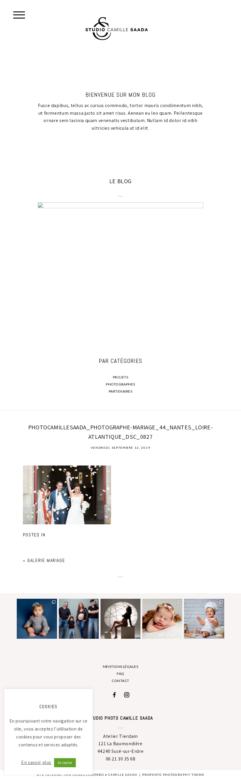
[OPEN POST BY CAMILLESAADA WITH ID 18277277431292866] (162, 619)
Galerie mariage (46, 560)
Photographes (120, 384)
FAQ (120, 673)
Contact (120, 680)
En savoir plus (36, 762)
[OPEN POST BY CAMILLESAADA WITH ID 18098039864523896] (79, 619)
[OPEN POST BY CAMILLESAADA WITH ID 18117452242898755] (37, 619)
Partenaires (120, 391)
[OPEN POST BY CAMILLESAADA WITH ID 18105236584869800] (120, 619)
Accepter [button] (65, 762)
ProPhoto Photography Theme (173, 774)
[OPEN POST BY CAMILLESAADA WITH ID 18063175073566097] (204, 619)
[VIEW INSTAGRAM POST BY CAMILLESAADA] (53, 635)
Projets (120, 377)
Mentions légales (120, 666)
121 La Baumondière (120, 743)
